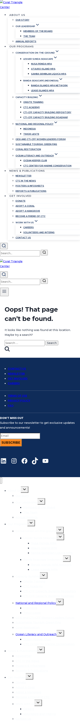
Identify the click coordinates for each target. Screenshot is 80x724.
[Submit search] (44, 252)
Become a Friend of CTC (30, 216)
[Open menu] (4, 292)
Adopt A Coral (25, 206)
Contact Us (23, 237)
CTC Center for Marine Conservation (47, 165)
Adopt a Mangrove (28, 211)
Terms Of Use (17, 396)
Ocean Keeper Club (35, 160)
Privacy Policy (19, 401)
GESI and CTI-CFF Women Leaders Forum (41, 139)
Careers (28, 227)
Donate (20, 201)
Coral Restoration (28, 149)
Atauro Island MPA (43, 68)
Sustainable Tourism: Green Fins (36, 144)
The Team (29, 36)
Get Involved (18, 378)
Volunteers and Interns (39, 232)
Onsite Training (33, 102)
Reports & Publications (31, 191)
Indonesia (29, 128)
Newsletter (23, 175)
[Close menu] (1, 480)
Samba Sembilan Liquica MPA (48, 73)
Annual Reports (26, 41)
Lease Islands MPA (42, 90)
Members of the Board (38, 31)
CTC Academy (31, 107)
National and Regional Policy (36, 603)
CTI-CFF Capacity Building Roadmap (45, 117)
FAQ (11, 406)
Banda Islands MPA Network (49, 85)
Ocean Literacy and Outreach (36, 634)
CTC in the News (26, 180)
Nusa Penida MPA (41, 63)
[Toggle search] (4, 246)
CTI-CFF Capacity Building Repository (47, 112)
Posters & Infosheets (30, 185)
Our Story (22, 20)
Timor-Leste (31, 134)
